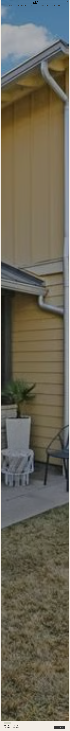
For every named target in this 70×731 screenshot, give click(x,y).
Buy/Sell (30, 5)
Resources (43, 5)
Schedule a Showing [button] (60, 727)
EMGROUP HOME (11, 5)
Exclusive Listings (24, 5)
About (18, 5)
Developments (36, 5)
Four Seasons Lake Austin (51, 5)
